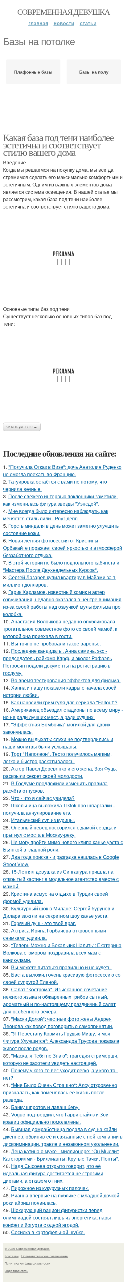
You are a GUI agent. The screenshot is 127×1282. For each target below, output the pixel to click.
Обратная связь (16, 1271)
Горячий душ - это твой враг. (43, 923)
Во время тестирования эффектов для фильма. (66, 680)
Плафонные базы (33, 72)
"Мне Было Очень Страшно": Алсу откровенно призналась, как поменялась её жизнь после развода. (60, 1092)
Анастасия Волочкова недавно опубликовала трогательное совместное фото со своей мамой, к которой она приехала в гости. (60, 629)
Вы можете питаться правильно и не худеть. (61, 967)
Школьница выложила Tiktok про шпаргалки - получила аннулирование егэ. (59, 809)
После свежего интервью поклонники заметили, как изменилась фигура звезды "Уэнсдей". (60, 500)
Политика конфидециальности (27, 1263)
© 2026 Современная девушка (27, 1248)
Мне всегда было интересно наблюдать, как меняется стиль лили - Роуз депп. (55, 514)
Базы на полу (94, 72)
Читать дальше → (21, 427)
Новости (64, 23)
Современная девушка (63, 11)
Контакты (11, 1256)
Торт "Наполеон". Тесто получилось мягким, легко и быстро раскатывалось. (57, 757)
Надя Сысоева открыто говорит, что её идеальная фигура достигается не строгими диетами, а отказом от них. (53, 1173)
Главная (38, 23)
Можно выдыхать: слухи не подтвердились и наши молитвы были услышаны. (58, 743)
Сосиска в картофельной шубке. (48, 1232)
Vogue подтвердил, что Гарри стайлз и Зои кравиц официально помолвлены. (56, 1118)
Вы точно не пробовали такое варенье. (56, 643)
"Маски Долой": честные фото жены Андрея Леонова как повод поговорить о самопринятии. (58, 1022)
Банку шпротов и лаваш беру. (45, 1107)
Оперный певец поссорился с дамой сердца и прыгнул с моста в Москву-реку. (60, 831)
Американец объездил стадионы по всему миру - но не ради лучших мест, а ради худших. (63, 713)
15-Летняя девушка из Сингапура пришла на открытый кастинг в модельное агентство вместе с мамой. (61, 879)
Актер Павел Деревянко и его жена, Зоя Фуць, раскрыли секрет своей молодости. (60, 772)
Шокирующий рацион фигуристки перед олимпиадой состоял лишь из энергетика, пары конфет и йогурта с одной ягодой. (57, 1217)
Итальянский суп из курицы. (43, 820)
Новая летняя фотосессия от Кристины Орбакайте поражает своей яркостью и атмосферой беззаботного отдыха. (62, 548)
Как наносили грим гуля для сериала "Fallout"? (64, 702)
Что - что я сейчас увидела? (43, 798)
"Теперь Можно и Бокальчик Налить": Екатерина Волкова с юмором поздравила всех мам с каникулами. (62, 952)
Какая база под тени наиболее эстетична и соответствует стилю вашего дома (58, 145)
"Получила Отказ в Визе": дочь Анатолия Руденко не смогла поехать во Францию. (62, 470)
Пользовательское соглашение (44, 1256)
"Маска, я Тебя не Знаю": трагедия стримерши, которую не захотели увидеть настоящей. (60, 1059)
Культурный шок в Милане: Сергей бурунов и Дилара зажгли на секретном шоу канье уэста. (58, 912)
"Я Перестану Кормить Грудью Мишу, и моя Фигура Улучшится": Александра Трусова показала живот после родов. (61, 1041)
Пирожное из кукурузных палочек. (50, 1188)
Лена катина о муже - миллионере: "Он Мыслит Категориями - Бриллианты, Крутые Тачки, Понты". (61, 1155)
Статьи (88, 23)
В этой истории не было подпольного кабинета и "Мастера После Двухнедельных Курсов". (61, 566)
